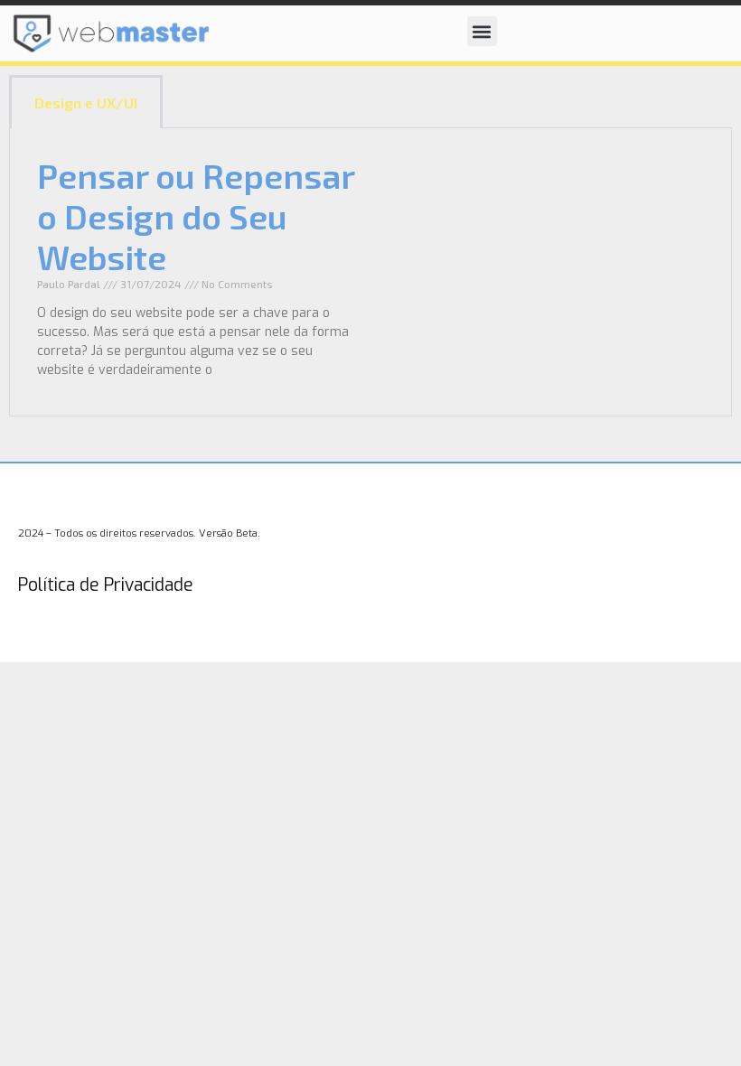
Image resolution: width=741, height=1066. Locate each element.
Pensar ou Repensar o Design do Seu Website (195, 215)
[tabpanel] (370, 272)
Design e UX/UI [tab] (85, 102)
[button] (482, 31)
